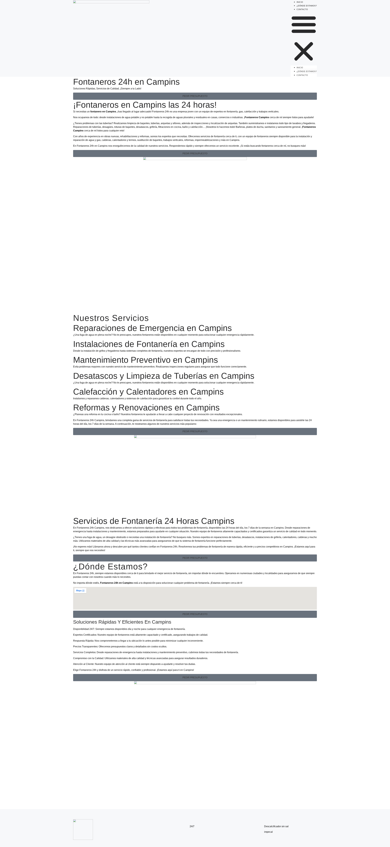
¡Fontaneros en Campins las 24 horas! (145, 104)
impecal (268, 832)
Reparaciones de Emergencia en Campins (152, 328)
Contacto (302, 9)
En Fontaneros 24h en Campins (90, 146)
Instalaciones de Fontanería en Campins (149, 344)
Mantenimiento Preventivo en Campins (145, 360)
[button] (304, 38)
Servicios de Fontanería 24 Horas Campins (153, 521)
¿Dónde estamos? (307, 6)
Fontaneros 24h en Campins (126, 81)
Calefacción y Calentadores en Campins (148, 391)
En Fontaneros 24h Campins (88, 420)
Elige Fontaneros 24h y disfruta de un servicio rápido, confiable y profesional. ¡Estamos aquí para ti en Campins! (133, 670)
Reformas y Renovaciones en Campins (146, 407)
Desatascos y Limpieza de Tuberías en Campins (163, 376)
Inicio (300, 2)
